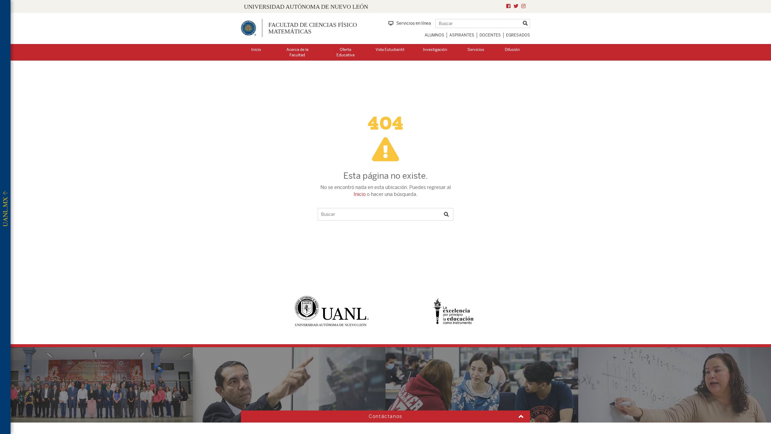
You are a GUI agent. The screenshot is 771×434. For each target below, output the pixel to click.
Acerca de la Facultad (297, 52)
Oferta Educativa (345, 52)
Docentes (490, 35)
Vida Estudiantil (390, 49)
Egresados (518, 35)
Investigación (435, 49)
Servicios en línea (413, 23)
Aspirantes (461, 35)
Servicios (475, 49)
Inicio (256, 49)
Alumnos (434, 35)
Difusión (512, 49)
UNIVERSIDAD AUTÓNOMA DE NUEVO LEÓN (306, 6)
